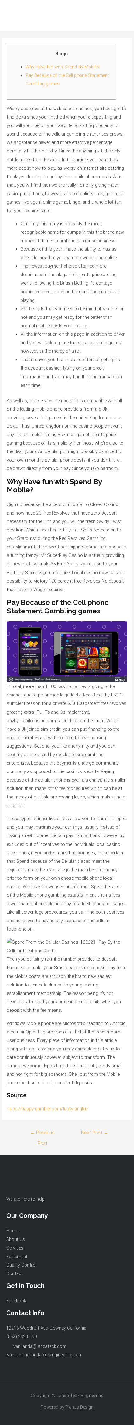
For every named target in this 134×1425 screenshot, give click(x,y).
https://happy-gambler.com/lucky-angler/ (48, 1109)
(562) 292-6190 (21, 1336)
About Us (15, 1239)
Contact (14, 1273)
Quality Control (21, 1265)
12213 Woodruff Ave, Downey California (46, 1328)
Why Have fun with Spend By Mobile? (63, 67)
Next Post (94, 1132)
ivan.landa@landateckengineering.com (44, 1355)
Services (14, 1248)
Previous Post (42, 1134)
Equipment (16, 1256)
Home (12, 1231)
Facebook (16, 1301)
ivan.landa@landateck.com (39, 1346)
